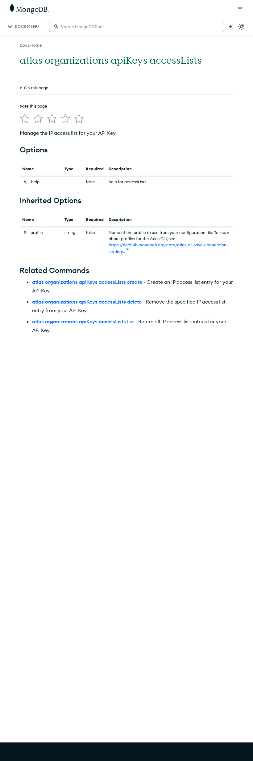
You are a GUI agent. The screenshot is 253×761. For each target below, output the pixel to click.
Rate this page (33, 106)
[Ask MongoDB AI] (230, 26)
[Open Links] (240, 8)
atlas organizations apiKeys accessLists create (87, 282)
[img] (25, 119)
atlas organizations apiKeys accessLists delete (87, 302)
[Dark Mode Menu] (241, 26)
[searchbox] (136, 26)
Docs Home (31, 45)
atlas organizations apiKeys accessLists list (83, 321)
